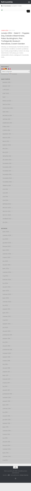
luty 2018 (5, 364)
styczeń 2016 (6, 416)
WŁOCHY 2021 (6, 211)
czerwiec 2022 (7, 301)
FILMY (4, 97)
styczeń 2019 (6, 346)
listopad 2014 (6, 445)
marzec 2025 (6, 257)
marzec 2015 (6, 434)
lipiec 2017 (5, 375)
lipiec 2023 (6, 290)
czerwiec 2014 (7, 456)
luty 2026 (5, 239)
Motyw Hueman (24, 475)
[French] (10, 68)
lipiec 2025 (6, 250)
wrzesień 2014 (7, 449)
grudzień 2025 (7, 243)
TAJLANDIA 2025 (7, 182)
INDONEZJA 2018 (7, 115)
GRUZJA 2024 (6, 104)
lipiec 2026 (6, 231)
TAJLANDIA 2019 (7, 174)
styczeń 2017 (6, 390)
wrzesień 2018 (7, 353)
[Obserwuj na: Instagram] (15, 478)
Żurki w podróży (7, 2)
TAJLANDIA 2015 (7, 163)
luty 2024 (5, 283)
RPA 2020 (5, 152)
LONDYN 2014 (4, 30)
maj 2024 (5, 276)
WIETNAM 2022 (7, 204)
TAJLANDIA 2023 (7, 178)
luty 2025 (5, 261)
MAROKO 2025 (7, 145)
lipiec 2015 (5, 427)
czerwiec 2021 (7, 316)
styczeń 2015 (6, 442)
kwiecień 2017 (6, 379)
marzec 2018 (6, 360)
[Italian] (8, 68)
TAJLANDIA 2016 (7, 167)
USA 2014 (5, 189)
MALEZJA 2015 (6, 137)
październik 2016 (7, 394)
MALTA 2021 (6, 141)
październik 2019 (7, 335)
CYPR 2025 (6, 90)
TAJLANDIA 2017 (7, 171)
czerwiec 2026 (7, 235)
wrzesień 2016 (7, 397)
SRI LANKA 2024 (7, 160)
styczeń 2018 (6, 368)
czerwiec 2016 (7, 408)
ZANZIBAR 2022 (7, 219)
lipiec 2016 (5, 405)
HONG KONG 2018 (8, 108)
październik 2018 (7, 349)
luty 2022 (5, 305)
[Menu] (29, 2)
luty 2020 (5, 327)
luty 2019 (5, 342)
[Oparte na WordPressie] (8, 475)
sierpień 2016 (6, 401)
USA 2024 (5, 200)
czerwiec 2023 (7, 294)
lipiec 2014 (5, 453)
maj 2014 (5, 460)
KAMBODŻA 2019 (7, 123)
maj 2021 (5, 320)
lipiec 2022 (6, 298)
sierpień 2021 (6, 309)
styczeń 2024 (6, 287)
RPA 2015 (5, 148)
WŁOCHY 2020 (7, 207)
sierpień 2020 (6, 324)
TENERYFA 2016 (7, 185)
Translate (14, 74)
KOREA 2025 (6, 126)
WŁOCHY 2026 (7, 215)
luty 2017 (5, 386)
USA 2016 (5, 193)
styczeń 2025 (6, 265)
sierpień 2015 (6, 423)
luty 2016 (5, 412)
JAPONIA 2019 (6, 119)
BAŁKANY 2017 (6, 86)
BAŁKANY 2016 (6, 82)
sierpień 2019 (6, 338)
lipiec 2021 (5, 313)
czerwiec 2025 (7, 254)
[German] (6, 68)
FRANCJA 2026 (7, 101)
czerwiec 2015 (7, 430)
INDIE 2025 (6, 112)
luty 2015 (5, 438)
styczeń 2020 (6, 331)
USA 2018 (5, 196)
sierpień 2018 (6, 357)
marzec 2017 (6, 383)
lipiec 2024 (6, 268)
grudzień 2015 (6, 419)
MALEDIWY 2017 (7, 134)
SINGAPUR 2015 (7, 156)
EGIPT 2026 (6, 93)
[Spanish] (4, 68)
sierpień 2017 (6, 372)
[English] (2, 68)
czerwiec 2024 (7, 272)
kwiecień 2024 (7, 279)
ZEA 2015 (5, 222)
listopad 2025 (7, 246)
